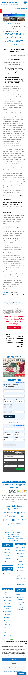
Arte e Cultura (21, 550)
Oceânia (8, 561)
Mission (8, 532)
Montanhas (21, 570)
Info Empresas (14, 540)
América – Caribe (21, 594)
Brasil (10, 31)
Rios (21, 581)
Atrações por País (8, 564)
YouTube (18, 520)
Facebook (8, 520)
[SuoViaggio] (9, 3)
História (21, 564)
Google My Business (16, 523)
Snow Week (8, 635)
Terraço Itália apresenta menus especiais (10, 338)
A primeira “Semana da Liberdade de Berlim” (19, 340)
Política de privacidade (18, 671)
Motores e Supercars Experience (8, 622)
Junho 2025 (16, 31)
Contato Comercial (14, 536)
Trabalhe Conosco (9, 538)
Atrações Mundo (21, 547)
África (8, 549)
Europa (8, 558)
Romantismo (21, 584)
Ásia (8, 555)
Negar (14, 663)
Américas (5, 31)
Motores (21, 573)
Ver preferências (14, 668)
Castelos (21, 556)
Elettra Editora (20, 538)
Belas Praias (21, 553)
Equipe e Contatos (14, 534)
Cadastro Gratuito (17, 532)
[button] (25, 643)
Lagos (21, 567)
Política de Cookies (8, 671)
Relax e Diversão (21, 578)
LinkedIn (22, 512)
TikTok (21, 516)
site (6, 288)
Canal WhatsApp (16, 508)
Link (21, 195)
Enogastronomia (8, 611)
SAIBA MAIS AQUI (14, 327)
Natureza (21, 575)
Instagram (12, 516)
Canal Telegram (11, 512)
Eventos (14, 28)
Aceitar (14, 659)
